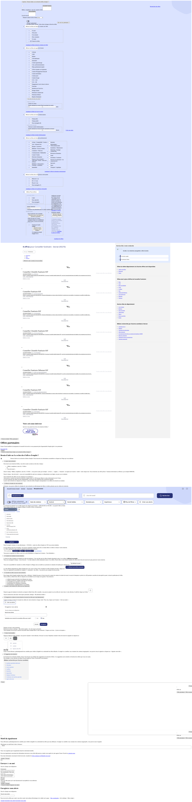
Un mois (34, 39)
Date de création (32, 26)
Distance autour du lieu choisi (30, 17)
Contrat (32, 48)
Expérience (32, 174)
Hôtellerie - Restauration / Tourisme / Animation (38, 164)
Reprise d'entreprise (36, 96)
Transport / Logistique (56, 167)
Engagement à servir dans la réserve (40, 84)
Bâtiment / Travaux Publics (38, 148)
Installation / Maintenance (57, 147)
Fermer (2, 450)
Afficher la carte (33, 260)
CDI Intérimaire (35, 58)
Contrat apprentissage (37, 62)
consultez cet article (56, 210)
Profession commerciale (37, 92)
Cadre (33, 198)
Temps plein (35, 118)
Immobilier (34, 167)
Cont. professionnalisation (38, 64)
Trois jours (34, 32)
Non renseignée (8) (36, 123)
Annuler (2, 758)
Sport (52, 165)
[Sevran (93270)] (32, 11)
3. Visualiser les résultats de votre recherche (14, 555)
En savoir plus (4, 449)
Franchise (34, 86)
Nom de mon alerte (5, 794)
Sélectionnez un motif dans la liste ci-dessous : (11, 744)
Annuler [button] (8, 800)
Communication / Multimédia (39, 152)
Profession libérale (36, 94)
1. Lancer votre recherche (9, 461)
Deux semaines (35, 37)
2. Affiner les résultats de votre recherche (13, 483)
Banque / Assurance (36, 146)
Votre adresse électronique (7, 775)
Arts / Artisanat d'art (36, 144)
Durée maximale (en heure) (47, 128)
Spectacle (53, 163)
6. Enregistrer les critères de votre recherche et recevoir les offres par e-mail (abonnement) (24, 597)
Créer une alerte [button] (69, 130)
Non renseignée (35, 202)
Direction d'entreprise (37, 157)
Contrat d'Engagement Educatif (39, 71)
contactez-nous (71, 753)
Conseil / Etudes (36, 155)
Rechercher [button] (155, 6)
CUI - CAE (35, 80)
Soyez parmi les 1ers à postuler (35, 213)
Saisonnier (34, 60)
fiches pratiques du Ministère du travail (41, 755)
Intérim (33, 56)
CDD (33, 54)
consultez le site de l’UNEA (56, 232)
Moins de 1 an (35, 178)
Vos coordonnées (5, 772)
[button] (68, 273)
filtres (31, 192)
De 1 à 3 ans (35, 181)
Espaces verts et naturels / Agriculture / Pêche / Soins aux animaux (39, 160)
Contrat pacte (35, 75)
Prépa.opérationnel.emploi (38, 67)
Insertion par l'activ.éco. (37, 88)
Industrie (53, 142)
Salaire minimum (31, 206)
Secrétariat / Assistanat (56, 157)
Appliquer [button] (37, 45)
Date (27, 256)
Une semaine (35, 35)
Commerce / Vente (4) (37, 150)
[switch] (28, 21)
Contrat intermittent (36, 73)
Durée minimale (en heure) (34, 128)
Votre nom (11, 772)
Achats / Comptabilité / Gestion (39, 142)
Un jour (34, 30)
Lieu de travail (25, 15)
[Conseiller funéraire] (47, 6)
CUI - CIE (34, 82)
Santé (52, 155)
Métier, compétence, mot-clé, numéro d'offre (32, 10)
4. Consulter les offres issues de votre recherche (14, 572)
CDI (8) (34, 52)
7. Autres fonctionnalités (9, 633)
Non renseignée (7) (36, 185)
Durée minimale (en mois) (34, 105)
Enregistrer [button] (20, 800)
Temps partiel (35, 121)
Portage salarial (35, 90)
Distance (27, 258)
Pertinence (28, 255)
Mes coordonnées (54, 798)
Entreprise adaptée (55, 212)
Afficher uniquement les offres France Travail (42, 24)
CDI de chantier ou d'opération (39, 69)
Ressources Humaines (56, 153)
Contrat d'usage (35, 78)
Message (3, 777)
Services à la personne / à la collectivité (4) (57, 160)
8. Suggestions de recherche (10, 654)
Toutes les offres (36, 41)
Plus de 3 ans (35, 183)
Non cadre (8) (35, 200)
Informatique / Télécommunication (55, 145)
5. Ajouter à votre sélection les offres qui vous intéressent (16, 586)
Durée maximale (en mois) (47, 105)
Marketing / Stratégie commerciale (55, 150)
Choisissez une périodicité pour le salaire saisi (38, 209)
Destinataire (3, 769)
